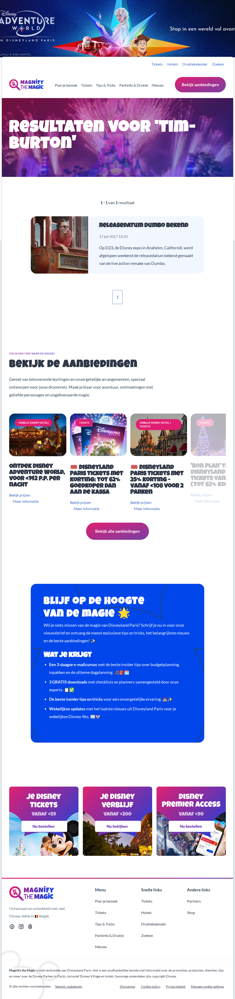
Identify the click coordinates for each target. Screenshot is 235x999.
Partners (194, 901)
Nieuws (158, 85)
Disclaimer (127, 986)
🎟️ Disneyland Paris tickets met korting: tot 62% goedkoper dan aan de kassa (96, 480)
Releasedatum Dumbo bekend (143, 226)
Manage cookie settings (207, 986)
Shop (191, 912)
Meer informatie (26, 501)
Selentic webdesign (68, 986)
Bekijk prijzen (19, 495)
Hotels (172, 64)
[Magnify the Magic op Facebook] (12, 927)
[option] (38, 463)
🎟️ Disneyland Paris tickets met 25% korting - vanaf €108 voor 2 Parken (157, 480)
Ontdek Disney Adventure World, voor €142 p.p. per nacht (37, 476)
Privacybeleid (175, 986)
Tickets (157, 64)
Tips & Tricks (106, 85)
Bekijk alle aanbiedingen (117, 531)
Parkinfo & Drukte (133, 85)
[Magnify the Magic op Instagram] (21, 927)
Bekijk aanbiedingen (200, 84)
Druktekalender (194, 64)
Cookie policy (150, 986)
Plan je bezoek (66, 85)
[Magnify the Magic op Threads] (30, 927)
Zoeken (218, 64)
